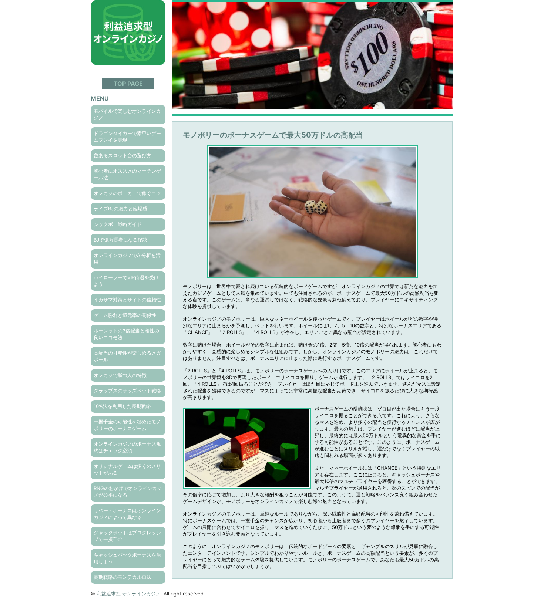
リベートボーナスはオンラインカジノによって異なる (127, 513)
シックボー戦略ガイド (118, 224)
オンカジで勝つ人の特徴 (120, 375)
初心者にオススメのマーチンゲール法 (127, 174)
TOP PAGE (128, 83)
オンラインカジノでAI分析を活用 (127, 258)
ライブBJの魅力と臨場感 (120, 209)
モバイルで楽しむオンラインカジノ (127, 114)
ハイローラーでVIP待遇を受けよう (126, 280)
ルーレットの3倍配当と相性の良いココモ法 (126, 334)
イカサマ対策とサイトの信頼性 (127, 300)
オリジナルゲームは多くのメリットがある (127, 469)
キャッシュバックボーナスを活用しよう (127, 558)
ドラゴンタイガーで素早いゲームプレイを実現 (127, 136)
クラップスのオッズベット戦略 (127, 391)
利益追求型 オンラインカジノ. (129, 594)
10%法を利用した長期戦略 (122, 406)
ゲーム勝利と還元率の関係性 (125, 315)
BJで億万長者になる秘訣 (120, 240)
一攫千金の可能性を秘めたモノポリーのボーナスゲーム (127, 425)
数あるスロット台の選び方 (122, 155)
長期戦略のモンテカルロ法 (122, 577)
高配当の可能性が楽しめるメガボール (127, 356)
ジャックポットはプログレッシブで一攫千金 (127, 536)
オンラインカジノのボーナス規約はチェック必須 (127, 447)
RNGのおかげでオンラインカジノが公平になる (128, 491)
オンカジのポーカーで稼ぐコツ (127, 193)
